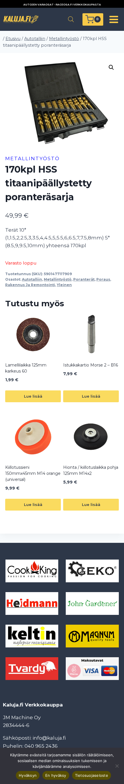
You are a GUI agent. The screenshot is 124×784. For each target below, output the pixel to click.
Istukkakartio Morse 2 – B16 (90, 365)
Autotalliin (32, 279)
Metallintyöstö (32, 158)
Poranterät (84, 279)
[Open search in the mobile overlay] (71, 19)
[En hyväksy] (117, 766)
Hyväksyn (28, 775)
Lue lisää (33, 396)
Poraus (103, 279)
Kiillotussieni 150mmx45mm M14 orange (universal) (33, 473)
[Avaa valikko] (113, 19)
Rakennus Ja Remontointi (30, 285)
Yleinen (64, 285)
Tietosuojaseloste (91, 775)
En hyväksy (55, 775)
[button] (111, 67)
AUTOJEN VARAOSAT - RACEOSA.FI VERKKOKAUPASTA (62, 4)
